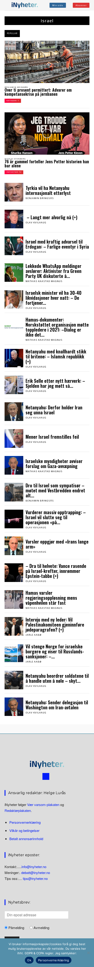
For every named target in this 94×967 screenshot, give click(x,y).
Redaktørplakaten (18, 810)
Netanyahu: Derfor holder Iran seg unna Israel (54, 410)
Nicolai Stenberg (15, 159)
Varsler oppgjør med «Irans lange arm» (57, 544)
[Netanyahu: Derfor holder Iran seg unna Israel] (14, 411)
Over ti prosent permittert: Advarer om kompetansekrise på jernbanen (38, 92)
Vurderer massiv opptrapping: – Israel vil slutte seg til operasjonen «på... (56, 517)
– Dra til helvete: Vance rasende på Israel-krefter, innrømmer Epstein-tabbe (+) (56, 570)
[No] (88, 952)
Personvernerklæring (25, 822)
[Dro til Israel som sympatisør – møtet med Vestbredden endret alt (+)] (14, 492)
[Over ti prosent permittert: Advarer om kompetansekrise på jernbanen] (47, 62)
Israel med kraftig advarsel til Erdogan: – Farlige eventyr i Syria (57, 244)
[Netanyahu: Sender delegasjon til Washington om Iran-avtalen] (14, 707)
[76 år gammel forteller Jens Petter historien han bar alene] (47, 133)
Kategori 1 (12, 101)
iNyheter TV (13, 172)
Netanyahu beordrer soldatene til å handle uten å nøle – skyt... (57, 678)
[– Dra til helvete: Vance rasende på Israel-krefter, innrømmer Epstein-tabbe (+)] (14, 572)
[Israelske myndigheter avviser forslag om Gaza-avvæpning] (14, 465)
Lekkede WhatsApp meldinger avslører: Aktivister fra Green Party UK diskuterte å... (53, 270)
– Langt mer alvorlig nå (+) (51, 217)
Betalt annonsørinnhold (26, 838)
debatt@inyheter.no (35, 872)
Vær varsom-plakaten (43, 804)
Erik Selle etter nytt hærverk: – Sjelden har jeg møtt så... (55, 383)
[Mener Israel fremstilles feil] (14, 438)
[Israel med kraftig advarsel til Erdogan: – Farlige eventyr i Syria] (14, 246)
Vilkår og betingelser (24, 830)
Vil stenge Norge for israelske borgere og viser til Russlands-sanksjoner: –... (55, 651)
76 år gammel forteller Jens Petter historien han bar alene (47, 164)
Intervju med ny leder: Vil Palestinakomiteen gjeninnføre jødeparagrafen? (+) (55, 624)
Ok (29, 960)
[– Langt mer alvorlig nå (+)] (14, 219)
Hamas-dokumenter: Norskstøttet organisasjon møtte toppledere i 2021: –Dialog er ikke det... (57, 327)
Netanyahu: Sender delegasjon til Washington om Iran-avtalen (57, 705)
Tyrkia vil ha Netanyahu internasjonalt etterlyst (48, 190)
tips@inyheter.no (35, 878)
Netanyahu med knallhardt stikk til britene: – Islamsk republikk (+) (56, 356)
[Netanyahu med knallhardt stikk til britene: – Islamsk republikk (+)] (14, 358)
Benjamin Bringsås (16, 87)
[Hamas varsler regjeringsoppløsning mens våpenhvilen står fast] (14, 599)
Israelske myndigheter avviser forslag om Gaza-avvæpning (54, 463)
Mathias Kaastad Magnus (44, 281)
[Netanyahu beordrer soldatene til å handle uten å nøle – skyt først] (14, 680)
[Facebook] (45, 776)
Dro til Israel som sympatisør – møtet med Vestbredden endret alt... (55, 490)
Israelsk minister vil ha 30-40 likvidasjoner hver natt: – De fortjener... (53, 297)
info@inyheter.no (33, 866)
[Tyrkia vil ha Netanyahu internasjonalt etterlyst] (14, 192)
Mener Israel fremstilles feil (52, 436)
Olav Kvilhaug (36, 222)
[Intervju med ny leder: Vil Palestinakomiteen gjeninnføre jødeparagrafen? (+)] (14, 626)
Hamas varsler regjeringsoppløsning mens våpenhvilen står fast (51, 597)
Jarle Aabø (34, 635)
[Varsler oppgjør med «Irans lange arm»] (14, 545)
